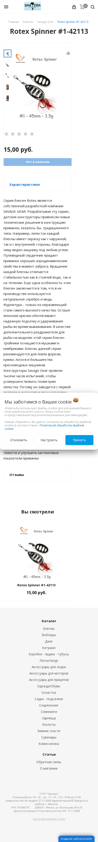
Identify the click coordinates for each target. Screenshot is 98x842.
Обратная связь (48, 762)
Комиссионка (49, 743)
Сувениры (48, 737)
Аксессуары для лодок (49, 667)
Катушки (48, 647)
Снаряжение (48, 705)
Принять (79, 440)
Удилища (49, 718)
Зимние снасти (48, 731)
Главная (13, 22)
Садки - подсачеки (49, 699)
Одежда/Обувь (48, 686)
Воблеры (49, 635)
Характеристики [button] (24, 184)
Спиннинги (49, 711)
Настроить (49, 440)
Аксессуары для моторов (48, 673)
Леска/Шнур (49, 660)
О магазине (49, 768)
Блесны (48, 628)
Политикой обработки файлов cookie (44, 427)
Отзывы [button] (16, 474)
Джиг (49, 641)
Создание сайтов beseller (76, 838)
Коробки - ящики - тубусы (49, 654)
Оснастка (48, 692)
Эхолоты (49, 724)
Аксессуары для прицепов (49, 679)
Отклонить (18, 440)
